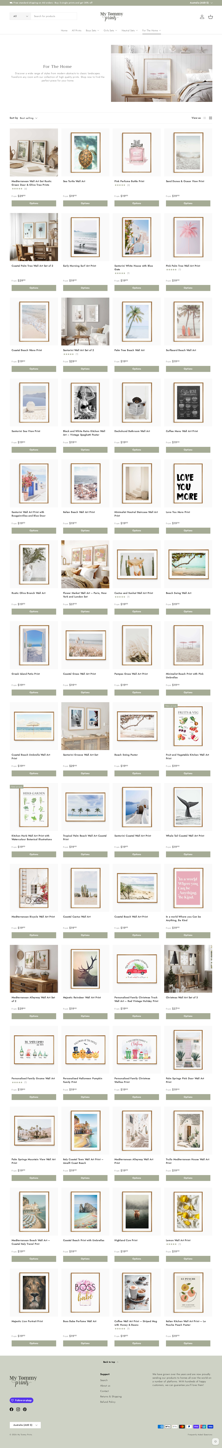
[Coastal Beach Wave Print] (34, 322)
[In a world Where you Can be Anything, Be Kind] (188, 888)
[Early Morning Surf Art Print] (85, 237)
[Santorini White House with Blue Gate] (137, 237)
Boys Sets (91, 30)
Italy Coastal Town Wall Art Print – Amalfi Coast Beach (83, 1161)
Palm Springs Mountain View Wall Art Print (34, 1161)
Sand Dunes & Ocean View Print (185, 181)
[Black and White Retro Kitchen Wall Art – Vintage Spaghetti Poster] (85, 403)
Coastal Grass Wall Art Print (79, 674)
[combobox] (43, 16)
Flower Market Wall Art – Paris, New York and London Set (85, 594)
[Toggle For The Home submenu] (160, 30)
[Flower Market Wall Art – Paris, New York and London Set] (85, 564)
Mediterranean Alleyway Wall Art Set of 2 (33, 999)
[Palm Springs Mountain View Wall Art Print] (34, 1131)
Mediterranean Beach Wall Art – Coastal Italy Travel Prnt (31, 1242)
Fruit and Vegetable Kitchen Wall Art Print (187, 756)
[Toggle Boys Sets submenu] (98, 30)
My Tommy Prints (25, 1434)
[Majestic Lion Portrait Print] (34, 1293)
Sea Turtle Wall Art (74, 181)
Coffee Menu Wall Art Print (182, 431)
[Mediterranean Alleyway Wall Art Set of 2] (34, 969)
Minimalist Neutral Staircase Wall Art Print (136, 513)
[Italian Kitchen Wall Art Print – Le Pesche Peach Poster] (188, 1293)
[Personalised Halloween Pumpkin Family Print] (85, 1050)
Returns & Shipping (111, 1396)
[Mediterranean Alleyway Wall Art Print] (137, 1131)
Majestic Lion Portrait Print (27, 1321)
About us (105, 1385)
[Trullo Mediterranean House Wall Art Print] (188, 1131)
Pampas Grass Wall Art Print (131, 674)
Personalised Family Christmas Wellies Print (132, 1080)
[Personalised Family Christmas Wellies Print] (137, 1050)
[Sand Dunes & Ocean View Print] (188, 152)
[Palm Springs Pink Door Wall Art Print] (188, 1050)
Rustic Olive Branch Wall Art (28, 593)
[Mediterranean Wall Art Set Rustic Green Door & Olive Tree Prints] (34, 152)
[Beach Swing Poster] (137, 726)
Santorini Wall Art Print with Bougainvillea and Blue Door (29, 513)
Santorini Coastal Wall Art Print (132, 835)
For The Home (150, 30)
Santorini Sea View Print (26, 431)
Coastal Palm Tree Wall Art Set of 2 (32, 266)
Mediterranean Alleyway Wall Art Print (133, 1161)
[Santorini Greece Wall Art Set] (85, 726)
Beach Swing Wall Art (178, 593)
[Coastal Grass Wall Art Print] (85, 645)
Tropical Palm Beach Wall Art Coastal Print (85, 837)
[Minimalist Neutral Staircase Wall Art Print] (137, 483)
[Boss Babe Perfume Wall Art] (85, 1293)
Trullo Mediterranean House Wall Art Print (187, 1161)
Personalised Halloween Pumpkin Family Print (82, 1080)
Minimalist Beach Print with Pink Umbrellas (185, 675)
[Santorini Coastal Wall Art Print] (137, 807)
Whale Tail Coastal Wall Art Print (185, 835)
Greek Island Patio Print (26, 674)
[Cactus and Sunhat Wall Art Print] (137, 564)
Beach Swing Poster (126, 754)
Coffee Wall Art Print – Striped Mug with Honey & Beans (135, 1323)
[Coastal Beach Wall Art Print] (137, 888)
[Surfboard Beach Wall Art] (188, 322)
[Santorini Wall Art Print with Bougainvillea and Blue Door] (34, 483)
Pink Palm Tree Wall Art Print (183, 266)
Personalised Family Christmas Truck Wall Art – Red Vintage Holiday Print (136, 999)
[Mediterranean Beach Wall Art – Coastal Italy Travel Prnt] (34, 1212)
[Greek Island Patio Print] (34, 645)
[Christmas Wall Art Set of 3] (188, 969)
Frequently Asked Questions (200, 1434)
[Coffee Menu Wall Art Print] (188, 403)
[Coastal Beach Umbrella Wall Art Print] (34, 726)
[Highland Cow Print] (137, 1212)
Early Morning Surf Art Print (79, 266)
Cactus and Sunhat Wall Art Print (133, 593)
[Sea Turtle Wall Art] (85, 152)
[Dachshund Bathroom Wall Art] (137, 403)
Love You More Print (178, 512)
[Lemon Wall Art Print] (188, 1212)
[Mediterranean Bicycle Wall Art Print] (34, 888)
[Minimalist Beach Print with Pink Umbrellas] (188, 645)
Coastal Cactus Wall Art (77, 916)
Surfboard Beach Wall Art (181, 350)
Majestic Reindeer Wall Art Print (82, 997)
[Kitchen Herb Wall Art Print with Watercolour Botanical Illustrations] (34, 807)
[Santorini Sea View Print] (34, 403)
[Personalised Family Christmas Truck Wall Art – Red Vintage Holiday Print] (137, 969)
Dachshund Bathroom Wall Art (132, 431)
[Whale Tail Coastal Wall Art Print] (188, 807)
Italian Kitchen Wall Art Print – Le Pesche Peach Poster (186, 1323)
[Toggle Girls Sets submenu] (116, 30)
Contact (104, 1391)
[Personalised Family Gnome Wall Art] (34, 1050)
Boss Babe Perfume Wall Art (80, 1321)
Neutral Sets (128, 30)
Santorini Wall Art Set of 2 (78, 350)
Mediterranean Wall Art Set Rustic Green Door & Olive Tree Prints (31, 183)
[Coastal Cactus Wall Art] (85, 888)
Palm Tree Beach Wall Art (129, 350)
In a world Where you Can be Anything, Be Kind (183, 918)
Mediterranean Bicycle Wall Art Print (33, 916)
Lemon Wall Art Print (178, 1240)
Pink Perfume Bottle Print (129, 181)
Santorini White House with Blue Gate (133, 267)
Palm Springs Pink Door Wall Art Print (185, 1080)
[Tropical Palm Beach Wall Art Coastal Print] (85, 807)
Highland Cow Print (125, 1240)
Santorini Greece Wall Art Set (80, 754)
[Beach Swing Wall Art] (188, 564)
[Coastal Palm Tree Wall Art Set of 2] (34, 237)
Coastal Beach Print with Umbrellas (83, 1240)
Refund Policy (107, 1402)
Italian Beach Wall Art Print (79, 512)
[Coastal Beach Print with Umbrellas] (85, 1212)
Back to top (109, 1361)
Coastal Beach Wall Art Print (131, 916)
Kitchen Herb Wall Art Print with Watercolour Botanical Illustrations (32, 837)
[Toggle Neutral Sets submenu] (137, 30)
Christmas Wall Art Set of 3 (182, 997)
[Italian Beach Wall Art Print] (85, 483)
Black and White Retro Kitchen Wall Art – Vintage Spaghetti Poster (84, 432)
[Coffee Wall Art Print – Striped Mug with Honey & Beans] (137, 1293)
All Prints (76, 30)
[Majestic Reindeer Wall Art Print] (85, 969)
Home (64, 30)
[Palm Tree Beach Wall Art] (137, 322)
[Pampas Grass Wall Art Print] (137, 645)
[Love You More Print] (188, 483)
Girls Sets (109, 30)
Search (104, 1380)
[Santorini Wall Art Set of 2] (85, 322)
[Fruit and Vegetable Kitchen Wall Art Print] (188, 726)
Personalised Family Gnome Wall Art (33, 1078)
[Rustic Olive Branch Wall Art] (34, 564)
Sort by (14, 118)
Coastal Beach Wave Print (27, 350)
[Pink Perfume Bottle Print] (137, 152)
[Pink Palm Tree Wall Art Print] (188, 237)
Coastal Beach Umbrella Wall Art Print (31, 756)
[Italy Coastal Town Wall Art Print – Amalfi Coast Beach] (85, 1131)
